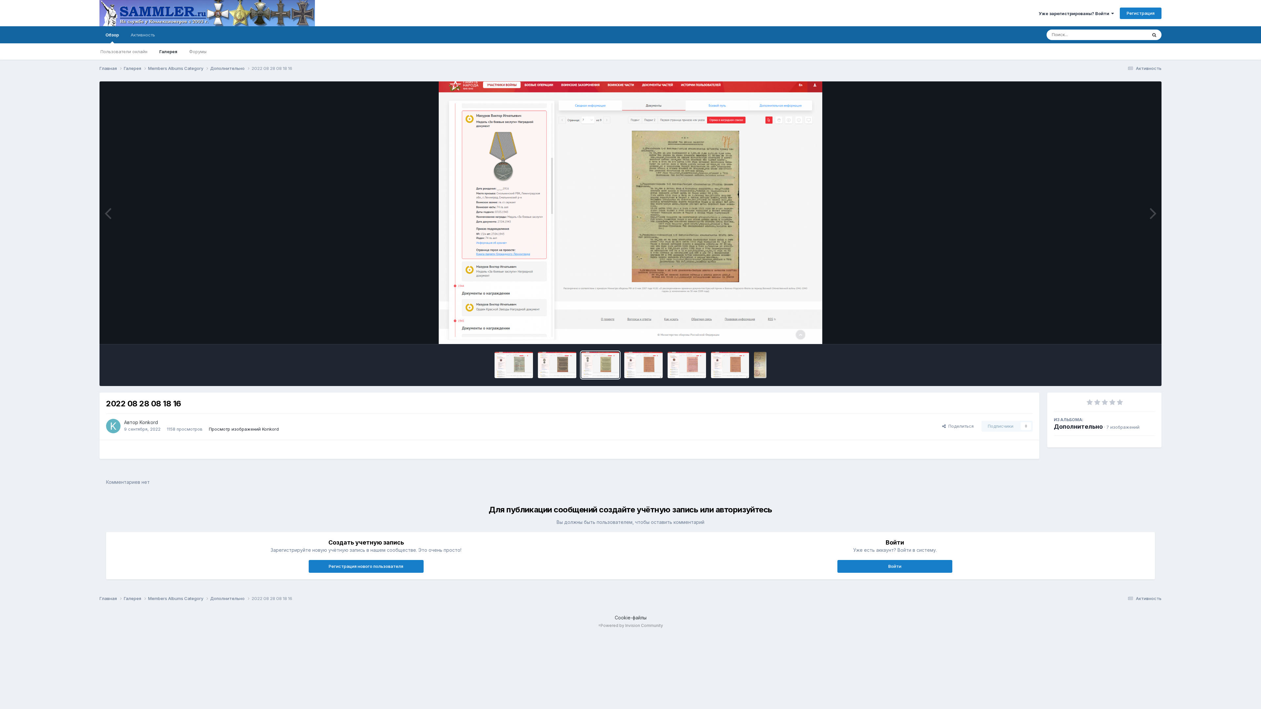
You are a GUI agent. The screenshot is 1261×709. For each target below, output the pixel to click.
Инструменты (1132, 332)
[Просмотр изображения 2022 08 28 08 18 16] (600, 365)
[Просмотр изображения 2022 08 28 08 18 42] (557, 365)
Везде (1132, 34)
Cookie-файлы (631, 617)
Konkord (149, 422)
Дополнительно (1078, 426)
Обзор (112, 34)
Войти (894, 566)
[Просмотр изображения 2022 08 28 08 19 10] (514, 365)
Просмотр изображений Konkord (244, 429)
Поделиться (960, 426)
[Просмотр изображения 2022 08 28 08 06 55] (687, 365)
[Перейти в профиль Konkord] (113, 426)
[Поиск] (1154, 35)
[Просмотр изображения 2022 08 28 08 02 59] (730, 365)
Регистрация (1141, 13)
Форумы (198, 51)
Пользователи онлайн (123, 51)
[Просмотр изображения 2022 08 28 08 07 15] (643, 365)
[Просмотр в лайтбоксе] (631, 212)
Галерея (168, 51)
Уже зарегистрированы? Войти (1075, 13)
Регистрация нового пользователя (366, 566)
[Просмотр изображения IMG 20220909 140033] (760, 365)
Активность (143, 34)
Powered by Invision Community (632, 625)
